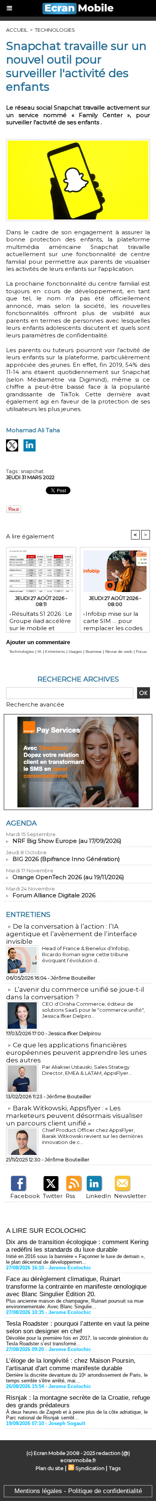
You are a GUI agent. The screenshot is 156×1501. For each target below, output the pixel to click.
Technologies (55, 30)
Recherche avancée (35, 704)
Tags (114, 1468)
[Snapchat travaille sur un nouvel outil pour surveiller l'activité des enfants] (78, 142)
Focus (141, 651)
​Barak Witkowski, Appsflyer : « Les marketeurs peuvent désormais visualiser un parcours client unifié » (74, 1115)
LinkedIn (98, 1196)
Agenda (21, 823)
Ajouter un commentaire (38, 642)
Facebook (25, 1196)
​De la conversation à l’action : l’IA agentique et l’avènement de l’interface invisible (71, 934)
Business (93, 651)
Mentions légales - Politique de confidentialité (78, 1491)
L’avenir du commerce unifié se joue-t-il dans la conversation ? (75, 993)
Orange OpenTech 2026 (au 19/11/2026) (68, 877)
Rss (70, 1196)
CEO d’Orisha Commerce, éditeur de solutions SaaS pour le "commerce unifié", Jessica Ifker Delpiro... (93, 1010)
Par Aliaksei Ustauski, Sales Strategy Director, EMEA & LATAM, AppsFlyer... (87, 1070)
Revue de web (118, 651)
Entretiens (55, 651)
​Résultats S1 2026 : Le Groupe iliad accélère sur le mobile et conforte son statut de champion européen (40, 619)
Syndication (90, 1468)
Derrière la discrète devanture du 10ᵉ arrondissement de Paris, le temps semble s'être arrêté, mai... (77, 1378)
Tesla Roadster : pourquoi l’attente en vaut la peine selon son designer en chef (77, 1327)
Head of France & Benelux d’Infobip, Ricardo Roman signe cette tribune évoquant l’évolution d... (86, 954)
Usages (75, 651)
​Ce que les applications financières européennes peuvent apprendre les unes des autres (76, 1052)
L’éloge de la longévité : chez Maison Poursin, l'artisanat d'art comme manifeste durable (71, 1364)
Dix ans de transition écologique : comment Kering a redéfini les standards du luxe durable (77, 1245)
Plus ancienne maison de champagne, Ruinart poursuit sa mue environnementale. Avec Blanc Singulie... (75, 1303)
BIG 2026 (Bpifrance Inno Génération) (66, 859)
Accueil (17, 30)
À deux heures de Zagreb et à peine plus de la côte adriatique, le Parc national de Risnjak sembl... (77, 1415)
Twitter (52, 1196)
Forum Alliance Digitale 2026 (53, 895)
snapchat (32, 471)
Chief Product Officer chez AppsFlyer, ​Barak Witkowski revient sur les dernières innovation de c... (92, 1136)
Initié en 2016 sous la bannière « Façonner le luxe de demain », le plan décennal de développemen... (75, 1259)
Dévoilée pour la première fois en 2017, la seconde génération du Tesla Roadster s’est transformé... (77, 1340)
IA (39, 651)
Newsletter (130, 1196)
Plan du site (50, 1468)
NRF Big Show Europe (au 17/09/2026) (67, 840)
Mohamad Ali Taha (33, 430)
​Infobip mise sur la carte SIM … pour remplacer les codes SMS (112, 619)
